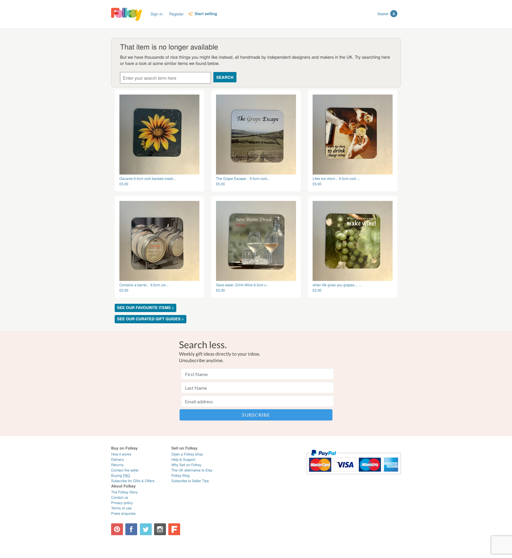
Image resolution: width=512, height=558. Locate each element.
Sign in (156, 14)
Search (224, 77)
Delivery (117, 459)
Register (176, 14)
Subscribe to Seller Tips (190, 480)
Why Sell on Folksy (186, 464)
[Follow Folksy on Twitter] (146, 529)
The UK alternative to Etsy (191, 470)
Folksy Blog (180, 475)
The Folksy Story (124, 492)
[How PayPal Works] (353, 476)
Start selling (206, 14)
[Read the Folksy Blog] (174, 529)
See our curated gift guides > (150, 319)
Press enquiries (123, 513)
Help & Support (183, 459)
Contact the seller (125, 470)
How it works (121, 454)
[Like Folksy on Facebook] (131, 529)
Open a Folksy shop (187, 454)
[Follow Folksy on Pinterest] (117, 529)
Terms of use (121, 508)
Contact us (119, 497)
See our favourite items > (145, 308)
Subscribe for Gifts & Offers (132, 480)
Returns (117, 464)
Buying (120, 475)
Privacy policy (122, 502)
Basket (386, 13)
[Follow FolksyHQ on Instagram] (160, 529)
